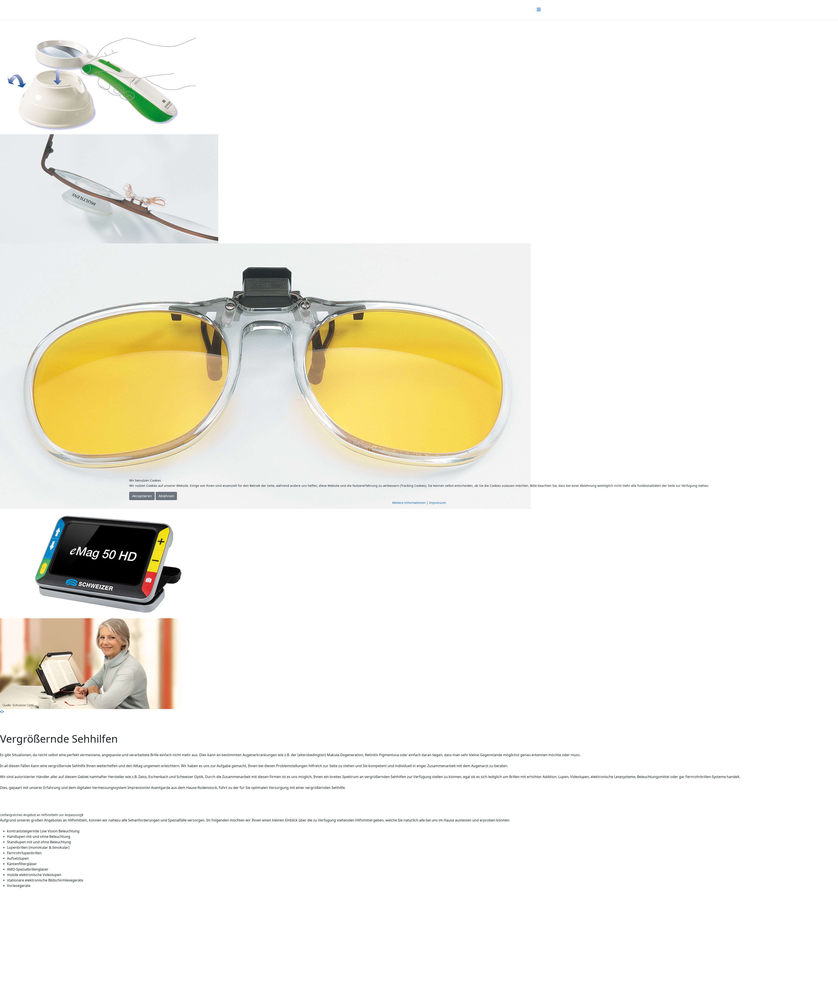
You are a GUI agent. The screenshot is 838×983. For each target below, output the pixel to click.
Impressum (437, 503)
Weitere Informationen (409, 503)
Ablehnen (166, 496)
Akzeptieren (142, 496)
